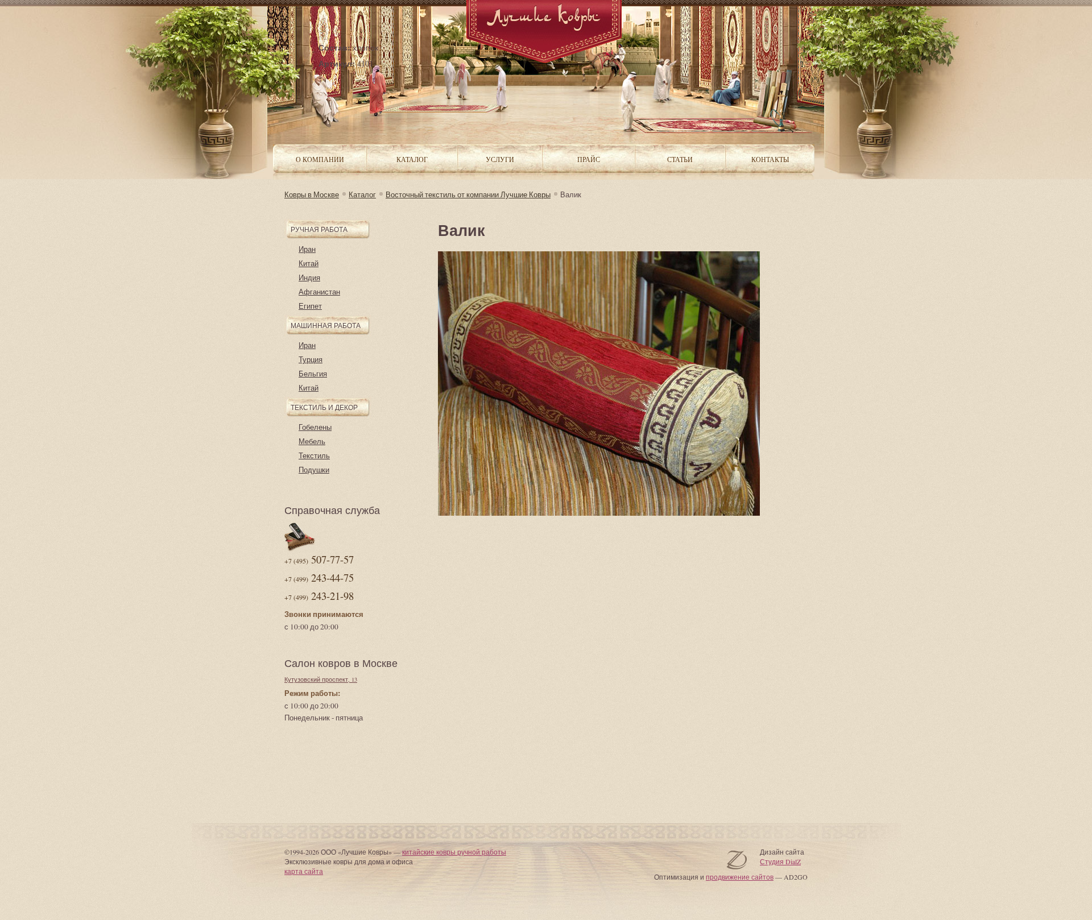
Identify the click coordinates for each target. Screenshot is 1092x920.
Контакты (770, 159)
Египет (310, 306)
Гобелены (315, 427)
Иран (307, 249)
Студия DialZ (780, 861)
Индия (309, 277)
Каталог (362, 194)
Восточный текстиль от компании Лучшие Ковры (468, 194)
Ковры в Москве (311, 194)
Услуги (500, 159)
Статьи (680, 159)
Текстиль (314, 455)
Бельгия (313, 373)
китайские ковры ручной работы (454, 851)
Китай (308, 263)
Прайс (588, 159)
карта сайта (303, 871)
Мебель (312, 441)
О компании (320, 159)
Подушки (314, 470)
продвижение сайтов (740, 876)
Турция (310, 359)
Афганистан (319, 292)
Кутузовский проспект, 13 (320, 679)
